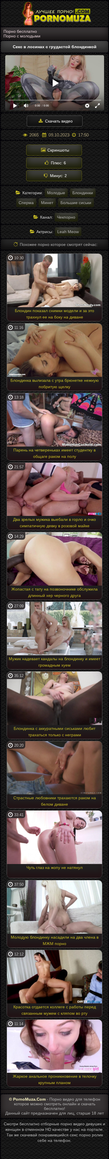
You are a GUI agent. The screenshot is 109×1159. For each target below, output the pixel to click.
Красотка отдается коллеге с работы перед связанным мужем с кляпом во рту (54, 1010)
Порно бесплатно (20, 31)
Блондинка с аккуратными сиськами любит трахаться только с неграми (54, 731)
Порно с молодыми (21, 36)
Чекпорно (66, 217)
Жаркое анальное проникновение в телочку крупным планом (55, 1079)
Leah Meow (68, 231)
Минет (47, 202)
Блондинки (82, 192)
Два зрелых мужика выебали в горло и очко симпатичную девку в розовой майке (54, 522)
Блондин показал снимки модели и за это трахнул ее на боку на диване (54, 313)
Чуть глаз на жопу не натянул (54, 867)
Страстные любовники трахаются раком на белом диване (54, 801)
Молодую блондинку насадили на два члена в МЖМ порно (55, 940)
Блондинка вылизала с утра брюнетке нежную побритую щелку (54, 383)
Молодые (56, 192)
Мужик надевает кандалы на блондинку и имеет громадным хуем (54, 661)
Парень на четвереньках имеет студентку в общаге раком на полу (54, 453)
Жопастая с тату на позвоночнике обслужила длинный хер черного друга (54, 592)
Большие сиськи (75, 202)
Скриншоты (57, 150)
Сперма (26, 202)
